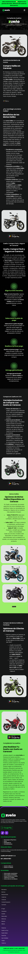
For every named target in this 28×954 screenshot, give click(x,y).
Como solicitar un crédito (11, 876)
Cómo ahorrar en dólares (10, 879)
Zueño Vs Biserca (8, 866)
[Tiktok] (2, 833)
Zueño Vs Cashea (8, 867)
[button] (24, 10)
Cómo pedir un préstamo (10, 873)
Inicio (5, 841)
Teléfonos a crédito (9, 877)
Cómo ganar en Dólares (10, 874)
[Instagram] (6, 833)
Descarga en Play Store (10, 840)
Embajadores (7, 842)
